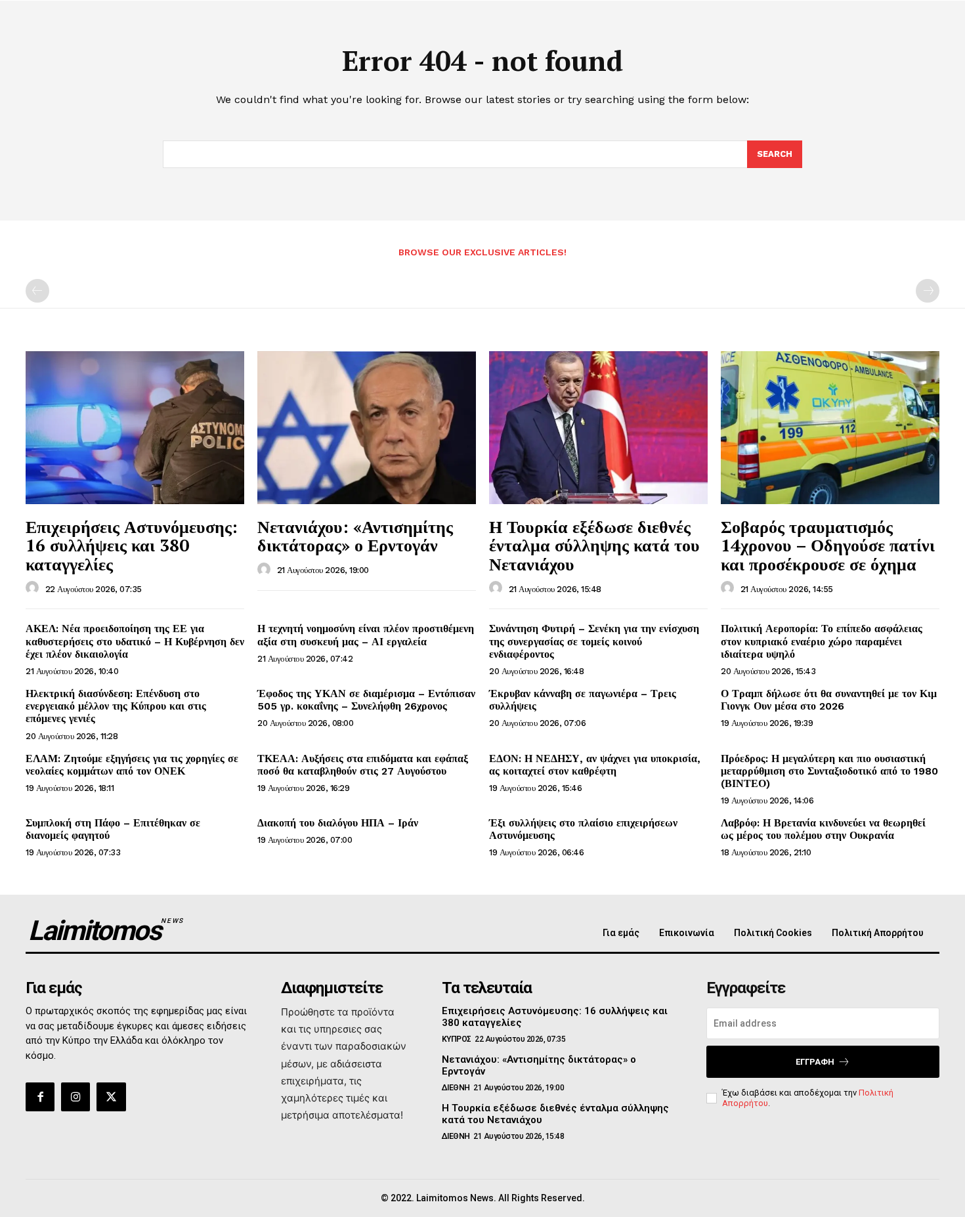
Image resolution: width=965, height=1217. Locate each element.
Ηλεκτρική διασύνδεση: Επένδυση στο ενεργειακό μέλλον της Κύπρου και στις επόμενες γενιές (116, 706)
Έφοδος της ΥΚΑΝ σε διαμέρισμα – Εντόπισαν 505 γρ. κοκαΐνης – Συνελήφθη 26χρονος (366, 699)
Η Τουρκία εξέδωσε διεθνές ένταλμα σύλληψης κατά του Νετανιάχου (594, 545)
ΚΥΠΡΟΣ (456, 1039)
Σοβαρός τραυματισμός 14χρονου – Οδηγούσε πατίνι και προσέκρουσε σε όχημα (828, 545)
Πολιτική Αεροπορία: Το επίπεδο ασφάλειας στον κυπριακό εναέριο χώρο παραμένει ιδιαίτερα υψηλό (821, 641)
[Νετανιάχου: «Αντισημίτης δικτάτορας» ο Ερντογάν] (366, 427)
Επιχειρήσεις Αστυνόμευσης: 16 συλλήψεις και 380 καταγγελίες (132, 545)
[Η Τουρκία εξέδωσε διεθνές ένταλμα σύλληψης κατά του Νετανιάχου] (598, 427)
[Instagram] (75, 1096)
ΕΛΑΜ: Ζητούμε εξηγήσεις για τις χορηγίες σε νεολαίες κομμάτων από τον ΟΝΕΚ (132, 764)
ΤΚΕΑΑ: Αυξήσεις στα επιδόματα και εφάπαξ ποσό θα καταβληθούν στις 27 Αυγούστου (362, 764)
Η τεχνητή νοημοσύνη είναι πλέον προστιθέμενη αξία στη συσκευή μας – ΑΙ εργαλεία (365, 634)
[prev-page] (37, 291)
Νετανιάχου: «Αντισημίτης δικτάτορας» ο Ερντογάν (355, 536)
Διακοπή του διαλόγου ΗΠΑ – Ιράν (337, 823)
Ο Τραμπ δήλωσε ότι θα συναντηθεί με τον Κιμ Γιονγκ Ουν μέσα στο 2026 (829, 699)
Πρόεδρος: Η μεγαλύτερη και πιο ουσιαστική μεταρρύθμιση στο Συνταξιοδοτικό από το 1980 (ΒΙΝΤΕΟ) (829, 771)
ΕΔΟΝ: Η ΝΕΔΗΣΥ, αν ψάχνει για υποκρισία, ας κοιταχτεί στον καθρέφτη (594, 764)
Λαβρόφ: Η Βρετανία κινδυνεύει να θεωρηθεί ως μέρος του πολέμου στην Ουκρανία (823, 829)
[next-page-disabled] (927, 291)
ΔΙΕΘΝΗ (456, 1087)
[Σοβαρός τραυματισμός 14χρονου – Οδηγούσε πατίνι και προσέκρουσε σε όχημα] (830, 427)
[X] (110, 1096)
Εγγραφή (815, 1062)
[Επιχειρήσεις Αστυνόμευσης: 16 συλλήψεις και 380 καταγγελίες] (135, 427)
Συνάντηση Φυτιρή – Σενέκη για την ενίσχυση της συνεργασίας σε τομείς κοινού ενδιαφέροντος (594, 641)
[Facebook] (40, 1096)
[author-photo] (34, 588)
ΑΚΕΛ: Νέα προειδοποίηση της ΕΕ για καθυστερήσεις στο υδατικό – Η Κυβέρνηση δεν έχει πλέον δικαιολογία (135, 641)
